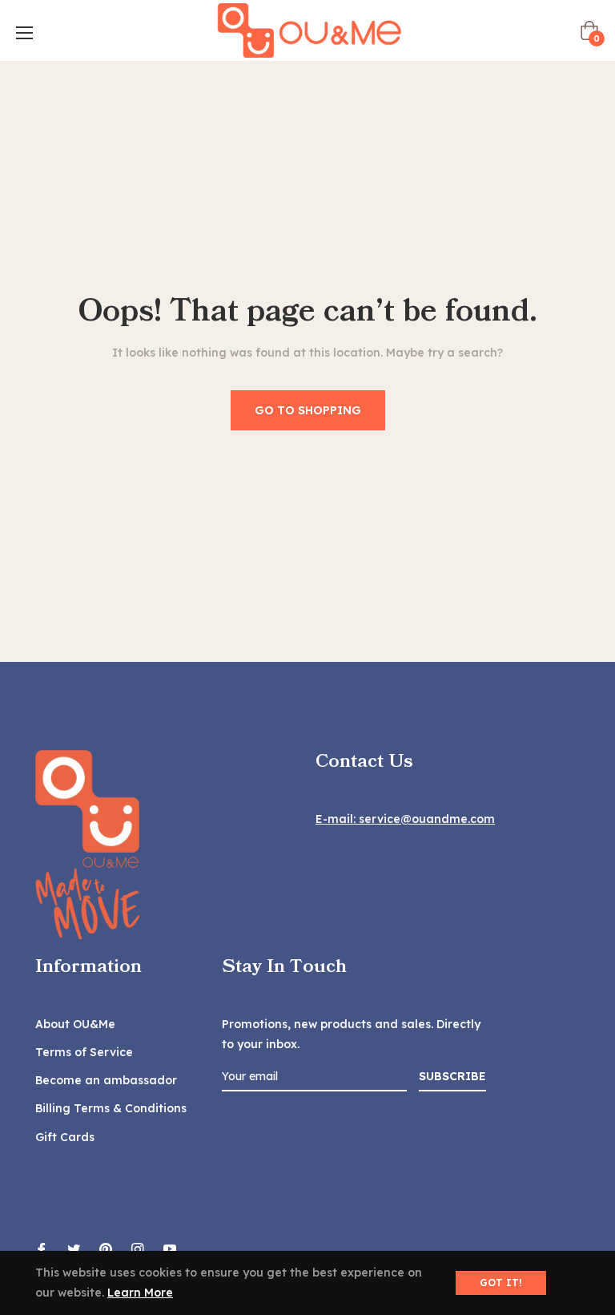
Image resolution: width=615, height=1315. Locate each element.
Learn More (140, 1292)
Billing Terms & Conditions (111, 1108)
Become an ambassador (106, 1080)
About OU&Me (75, 1024)
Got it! (501, 1283)
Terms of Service (84, 1052)
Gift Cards (64, 1137)
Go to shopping (308, 410)
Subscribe (452, 1076)
